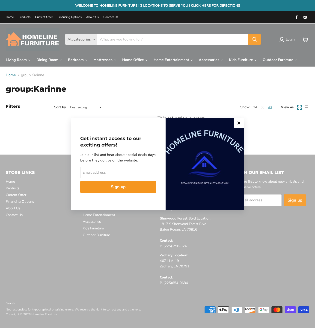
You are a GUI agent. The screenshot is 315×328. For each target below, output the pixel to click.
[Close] (239, 123)
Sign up (118, 187)
